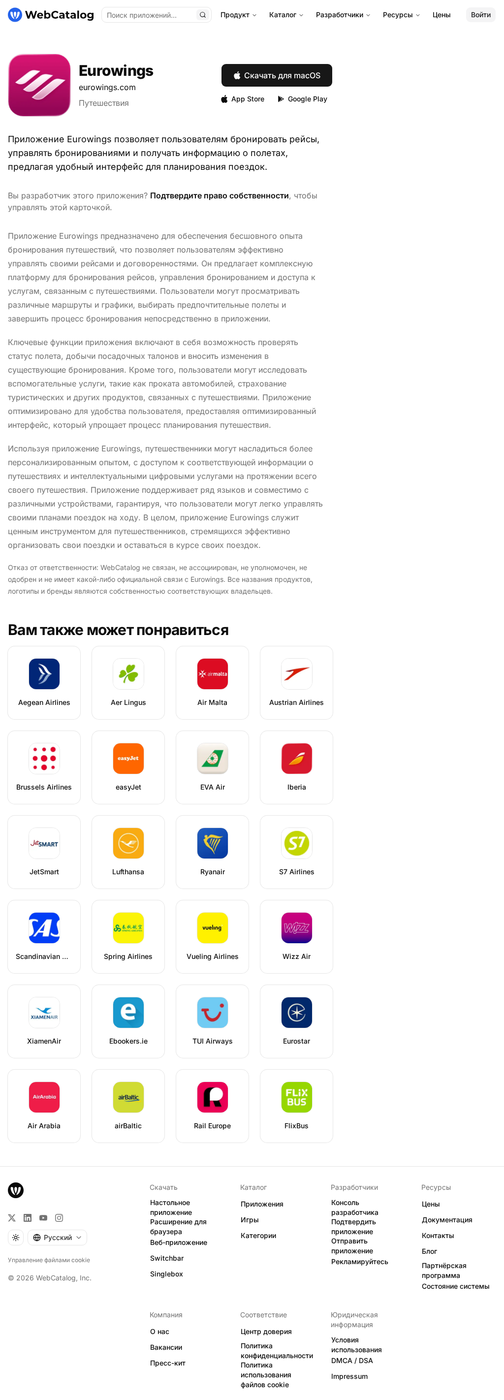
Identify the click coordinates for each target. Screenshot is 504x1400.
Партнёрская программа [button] (444, 1270)
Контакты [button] (438, 1235)
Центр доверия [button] (266, 1331)
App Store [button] (247, 99)
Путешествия (104, 103)
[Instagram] (59, 1218)
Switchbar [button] (167, 1258)
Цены (442, 14)
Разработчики (339, 14)
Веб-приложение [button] (178, 1242)
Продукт (235, 14)
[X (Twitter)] (12, 1218)
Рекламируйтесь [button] (359, 1261)
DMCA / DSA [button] (352, 1360)
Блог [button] (429, 1251)
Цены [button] (431, 1204)
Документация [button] (447, 1219)
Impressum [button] (349, 1376)
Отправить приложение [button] (352, 1246)
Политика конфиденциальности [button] (277, 1351)
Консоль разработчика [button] (354, 1207)
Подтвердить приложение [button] (353, 1227)
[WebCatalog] (16, 1190)
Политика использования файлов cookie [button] (266, 1375)
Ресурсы (398, 14)
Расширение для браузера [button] (178, 1227)
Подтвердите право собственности (219, 195)
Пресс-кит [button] (168, 1363)
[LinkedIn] (28, 1218)
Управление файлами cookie (49, 1260)
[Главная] (51, 15)
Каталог (282, 14)
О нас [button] (159, 1331)
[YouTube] (43, 1218)
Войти (481, 14)
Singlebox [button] (166, 1274)
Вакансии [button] (166, 1347)
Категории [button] (258, 1235)
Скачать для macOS (282, 75)
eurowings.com (107, 87)
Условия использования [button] (356, 1345)
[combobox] (57, 1237)
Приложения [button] (262, 1204)
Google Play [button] (307, 99)
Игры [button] (250, 1219)
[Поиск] (203, 15)
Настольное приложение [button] (171, 1207)
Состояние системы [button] (456, 1286)
